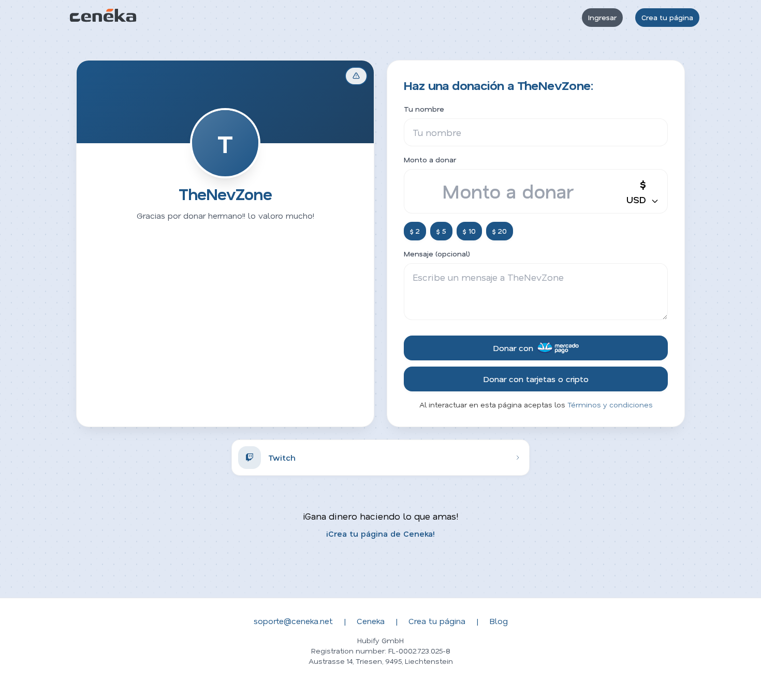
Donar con (513, 347)
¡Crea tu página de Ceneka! (380, 533)
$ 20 (499, 231)
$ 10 (469, 231)
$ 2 (415, 231)
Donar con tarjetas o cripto (536, 378)
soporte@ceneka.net (293, 620)
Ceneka (371, 620)
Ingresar (602, 17)
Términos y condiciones (610, 404)
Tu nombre (424, 109)
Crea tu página (667, 17)
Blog (498, 620)
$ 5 (441, 231)
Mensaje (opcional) (437, 254)
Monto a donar (430, 159)
